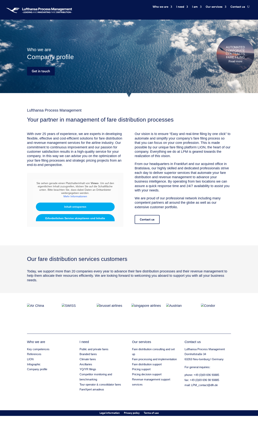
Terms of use (151, 413)
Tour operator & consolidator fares (100, 384)
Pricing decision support (146, 374)
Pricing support (141, 369)
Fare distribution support (147, 364)
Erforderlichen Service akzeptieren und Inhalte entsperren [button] (75, 220)
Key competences (38, 349)
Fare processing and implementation (154, 359)
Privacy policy (132, 413)
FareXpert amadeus (92, 389)
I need (180, 7)
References (34, 354)
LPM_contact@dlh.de (204, 385)
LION (30, 359)
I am (195, 7)
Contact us (237, 7)
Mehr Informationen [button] (75, 196)
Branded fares (88, 354)
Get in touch (41, 71)
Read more (235, 61)
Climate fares (88, 359)
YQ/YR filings (88, 369)
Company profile (37, 369)
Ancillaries (86, 364)
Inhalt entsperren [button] (75, 206)
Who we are (160, 7)
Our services (214, 7)
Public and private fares (94, 349)
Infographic (34, 364)
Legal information (110, 413)
